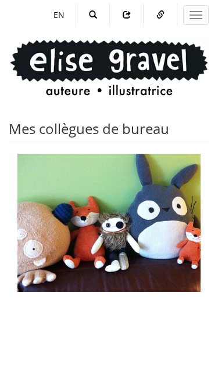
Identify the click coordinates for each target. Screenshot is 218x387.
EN (59, 14)
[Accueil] (109, 57)
